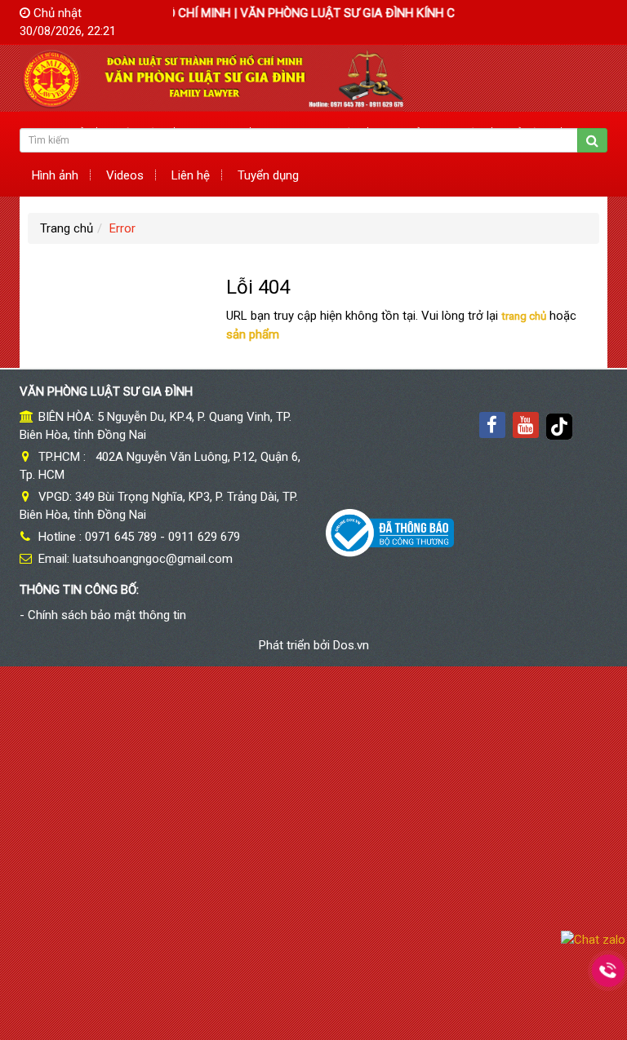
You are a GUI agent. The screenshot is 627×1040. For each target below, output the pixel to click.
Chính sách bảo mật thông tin (107, 615)
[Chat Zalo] (593, 939)
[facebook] (492, 425)
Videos (125, 175)
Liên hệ (190, 175)
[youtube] (526, 425)
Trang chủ (66, 228)
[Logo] (211, 77)
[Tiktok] (559, 425)
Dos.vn (351, 645)
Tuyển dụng (268, 175)
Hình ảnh (55, 175)
